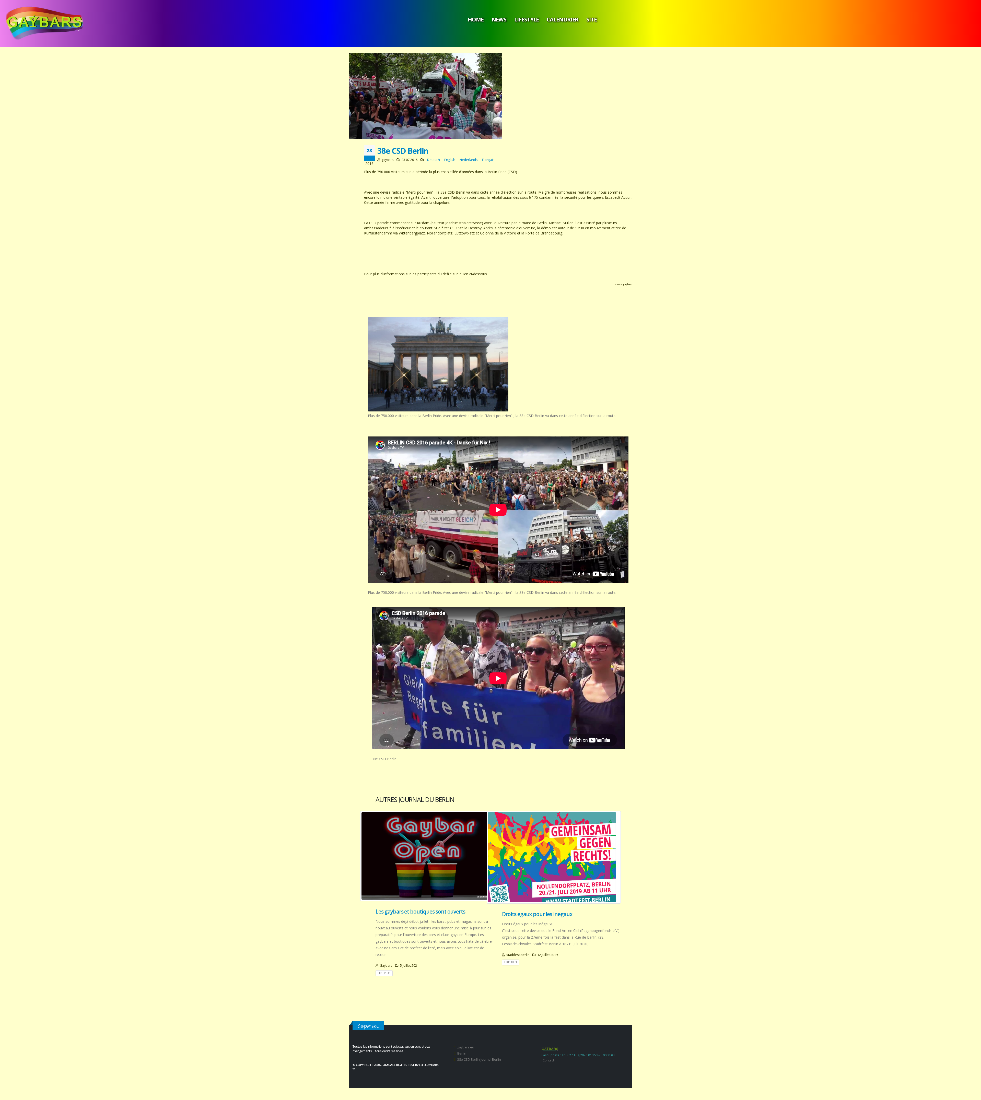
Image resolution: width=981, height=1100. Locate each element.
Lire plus (384, 973)
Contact (548, 1060)
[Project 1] (438, 364)
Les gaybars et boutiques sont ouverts (420, 911)
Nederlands (469, 160)
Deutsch (433, 160)
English (449, 160)
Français (488, 160)
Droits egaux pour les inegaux (537, 914)
